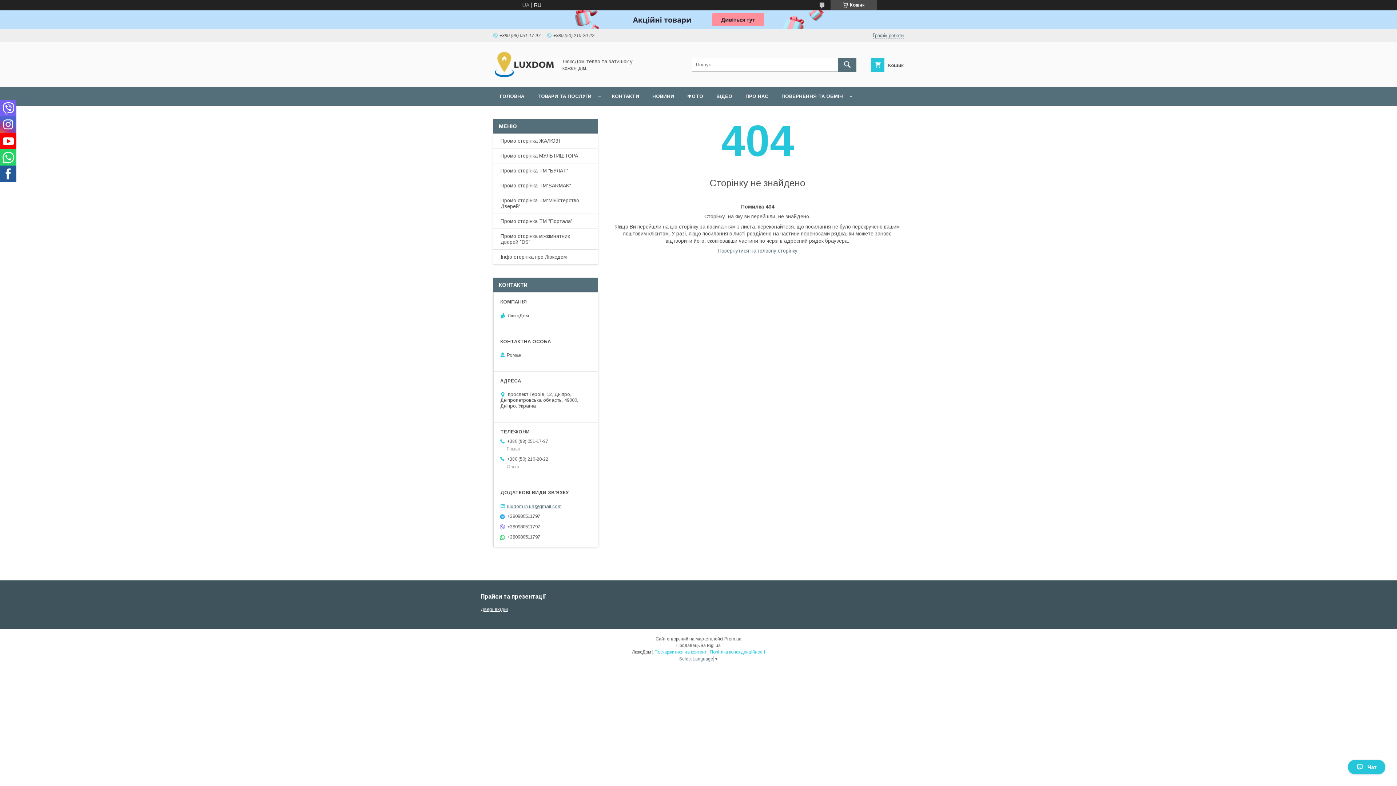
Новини (663, 96)
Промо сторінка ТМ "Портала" (537, 221)
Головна (512, 96)
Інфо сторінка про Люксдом (534, 257)
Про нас (756, 96)
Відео (724, 96)
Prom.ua (732, 639)
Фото (695, 96)
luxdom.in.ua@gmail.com (534, 506)
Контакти (625, 96)
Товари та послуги (564, 96)
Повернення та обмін (812, 96)
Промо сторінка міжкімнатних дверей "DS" (535, 239)
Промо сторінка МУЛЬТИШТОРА (539, 156)
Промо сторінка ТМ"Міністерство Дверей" (540, 203)
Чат (1372, 767)
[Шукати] (847, 65)
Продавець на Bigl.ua (698, 645)
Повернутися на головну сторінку (757, 251)
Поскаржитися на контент (680, 652)
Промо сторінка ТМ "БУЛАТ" (534, 171)
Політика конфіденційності (737, 652)
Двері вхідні (494, 609)
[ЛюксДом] (523, 77)
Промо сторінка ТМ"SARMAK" (536, 185)
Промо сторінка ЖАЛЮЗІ (530, 141)
